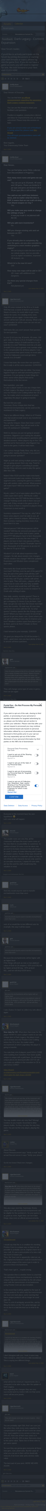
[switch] (37, 755)
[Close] (41, 705)
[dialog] (23, 755)
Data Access (23, 806)
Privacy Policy (37, 806)
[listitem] (23, 749)
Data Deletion (9, 806)
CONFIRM (14, 797)
